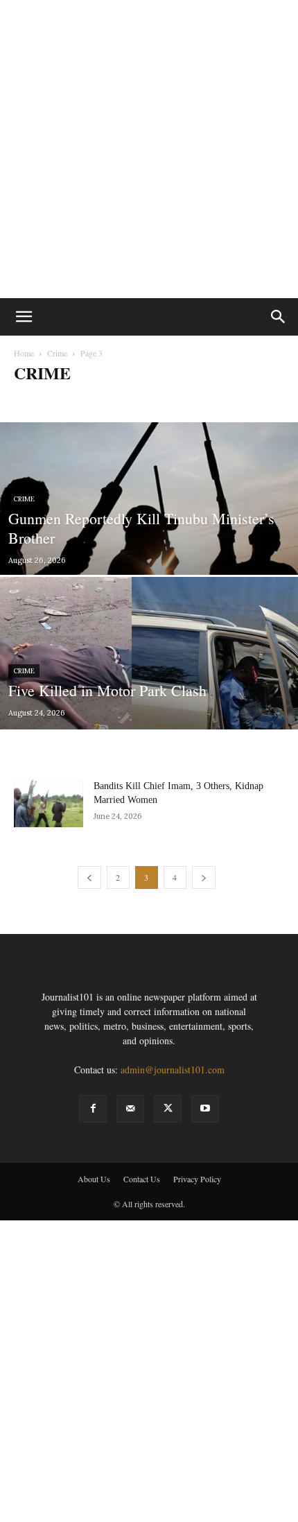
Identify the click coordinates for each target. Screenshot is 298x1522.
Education (197, 400)
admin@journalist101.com (173, 1069)
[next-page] (204, 877)
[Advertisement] (149, 149)
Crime (57, 352)
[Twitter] (168, 1109)
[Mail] (130, 1109)
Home (24, 352)
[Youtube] (205, 1109)
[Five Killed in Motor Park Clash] (149, 688)
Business (66, 400)
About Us (94, 1178)
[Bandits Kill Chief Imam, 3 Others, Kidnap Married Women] (48, 803)
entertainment (250, 400)
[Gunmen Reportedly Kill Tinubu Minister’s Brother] (149, 522)
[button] (23, 317)
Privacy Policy (197, 1178)
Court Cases (113, 400)
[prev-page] (89, 877)
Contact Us (141, 1178)
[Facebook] (93, 1109)
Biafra (29, 400)
